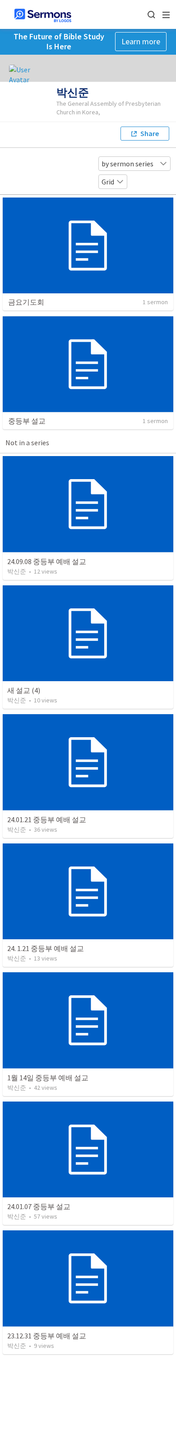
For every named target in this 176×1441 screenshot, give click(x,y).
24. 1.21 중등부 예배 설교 (45, 948)
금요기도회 (26, 301)
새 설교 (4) (23, 690)
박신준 (16, 571)
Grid (108, 181)
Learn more (140, 41)
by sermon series (127, 163)
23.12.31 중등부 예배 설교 (46, 1335)
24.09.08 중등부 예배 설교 (46, 561)
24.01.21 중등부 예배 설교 (46, 819)
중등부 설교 (27, 420)
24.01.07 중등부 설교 (38, 1206)
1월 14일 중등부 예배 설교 (47, 1077)
